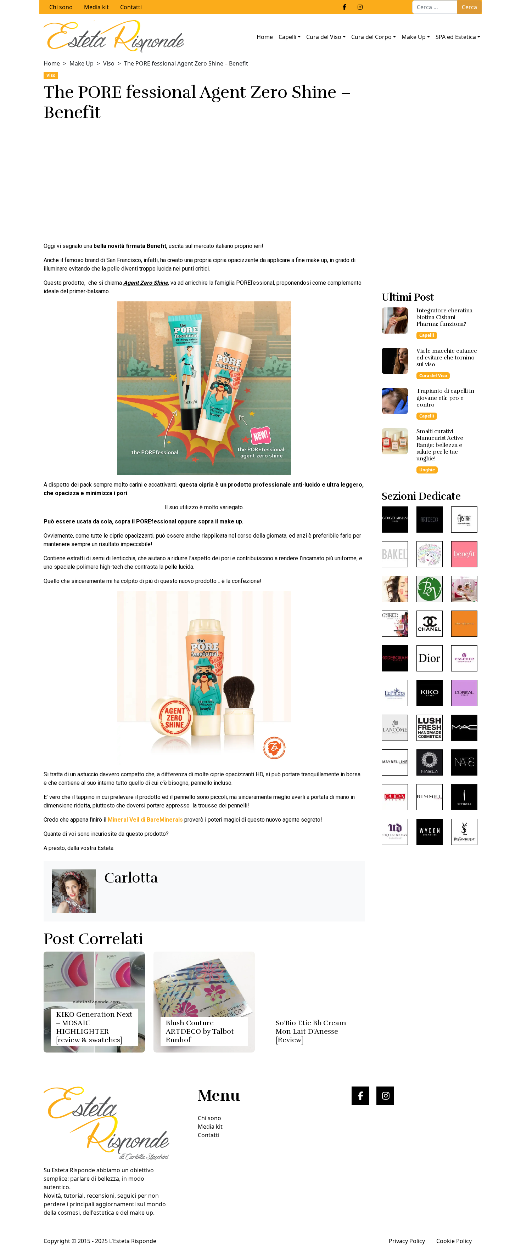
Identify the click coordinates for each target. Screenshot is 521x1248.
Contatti (131, 7)
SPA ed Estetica (456, 37)
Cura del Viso (323, 37)
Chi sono (61, 7)
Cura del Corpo (371, 37)
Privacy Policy (407, 1241)
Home (265, 37)
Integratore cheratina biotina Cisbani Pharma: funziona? (444, 317)
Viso (108, 63)
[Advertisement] (204, 183)
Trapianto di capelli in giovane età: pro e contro (445, 397)
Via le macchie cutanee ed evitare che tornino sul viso (446, 357)
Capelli (287, 37)
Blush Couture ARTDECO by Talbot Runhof (200, 1031)
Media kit (96, 7)
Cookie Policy (454, 1241)
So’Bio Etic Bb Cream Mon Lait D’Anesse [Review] (311, 1031)
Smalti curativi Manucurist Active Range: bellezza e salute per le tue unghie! (439, 445)
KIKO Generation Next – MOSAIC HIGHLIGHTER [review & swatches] (94, 1027)
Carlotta (131, 878)
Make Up (414, 37)
